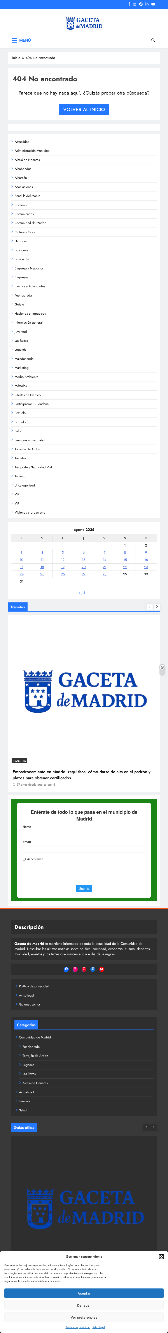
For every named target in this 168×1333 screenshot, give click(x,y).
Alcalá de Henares (27, 159)
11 (42, 559)
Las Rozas (21, 340)
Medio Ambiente (26, 376)
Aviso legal (99, 1327)
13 (83, 559)
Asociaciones (24, 187)
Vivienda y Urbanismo (30, 512)
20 (84, 566)
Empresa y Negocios (29, 268)
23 (146, 566)
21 (104, 566)
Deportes (21, 241)
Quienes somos (29, 1004)
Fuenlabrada (23, 295)
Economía (21, 250)
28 (105, 574)
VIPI (17, 503)
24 (22, 574)
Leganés (20, 349)
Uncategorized (25, 485)
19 (63, 566)
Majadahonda (24, 358)
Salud (18, 431)
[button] (161, 1256)
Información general (28, 322)
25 (42, 574)
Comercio (21, 205)
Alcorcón (21, 177)
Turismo (20, 476)
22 (125, 566)
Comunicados (24, 214)
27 (84, 574)
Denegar (84, 1305)
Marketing (22, 367)
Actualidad (22, 141)
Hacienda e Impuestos (30, 313)
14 (104, 559)
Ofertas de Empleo (28, 395)
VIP (17, 494)
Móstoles (21, 385)
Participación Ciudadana (32, 404)
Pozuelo (20, 412)
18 (42, 566)
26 (63, 574)
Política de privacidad (78, 1327)
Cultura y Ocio (25, 232)
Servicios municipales (30, 440)
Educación (22, 259)
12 (63, 559)
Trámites (20, 458)
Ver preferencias (84, 1317)
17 (21, 566)
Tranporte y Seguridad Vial (33, 467)
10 (21, 559)
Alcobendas (23, 168)
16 (146, 559)
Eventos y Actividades (30, 286)
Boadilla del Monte (27, 195)
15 (125, 559)
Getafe (19, 304)
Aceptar (84, 1293)
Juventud (21, 331)
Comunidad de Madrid (31, 223)
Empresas (21, 277)
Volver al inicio (84, 109)
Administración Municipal (32, 150)
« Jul (82, 592)
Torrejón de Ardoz (27, 449)
